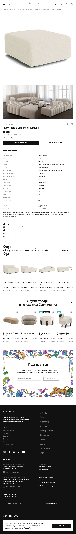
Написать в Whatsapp (49, 482)
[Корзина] (66, 4)
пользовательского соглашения (41, 383)
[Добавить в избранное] (72, 124)
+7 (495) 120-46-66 (45, 467)
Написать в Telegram (49, 486)
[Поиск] (9, 4)
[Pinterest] (13, 452)
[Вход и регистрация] (72, 4)
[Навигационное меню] (4, 4)
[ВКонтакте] (4, 452)
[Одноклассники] (18, 452)
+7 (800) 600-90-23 (45, 469)
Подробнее (28, 528)
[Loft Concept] (38, 4)
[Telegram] (9, 452)
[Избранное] (61, 4)
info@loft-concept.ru (46, 477)
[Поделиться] (67, 124)
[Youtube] (23, 452)
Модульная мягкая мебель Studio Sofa (51, 164)
